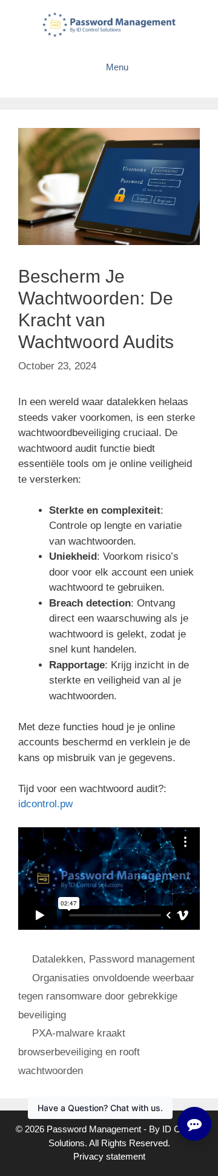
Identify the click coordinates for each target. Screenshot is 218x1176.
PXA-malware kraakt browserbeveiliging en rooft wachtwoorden (79, 1051)
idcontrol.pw (45, 804)
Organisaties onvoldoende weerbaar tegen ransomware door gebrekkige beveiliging (106, 996)
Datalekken (57, 959)
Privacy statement (109, 1156)
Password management (142, 959)
